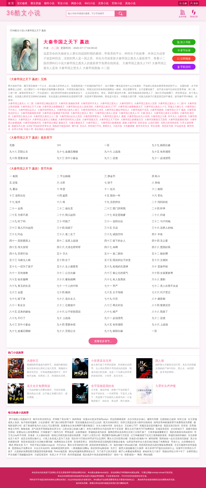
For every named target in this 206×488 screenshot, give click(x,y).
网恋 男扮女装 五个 (18, 444)
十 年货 (61, 189)
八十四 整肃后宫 (161, 305)
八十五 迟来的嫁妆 (20, 311)
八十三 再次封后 (113, 305)
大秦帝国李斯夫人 (93, 116)
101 (59, 145)
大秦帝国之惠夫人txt (22, 116)
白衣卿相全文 (188, 441)
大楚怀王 (32, 360)
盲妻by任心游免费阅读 (27, 431)
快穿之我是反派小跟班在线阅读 (136, 422)
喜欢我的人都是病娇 (44, 129)
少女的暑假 (44, 422)
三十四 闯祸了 (65, 227)
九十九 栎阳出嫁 (161, 145)
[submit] (120, 13)
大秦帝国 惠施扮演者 (70, 103)
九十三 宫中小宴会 (67, 158)
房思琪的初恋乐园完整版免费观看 (156, 444)
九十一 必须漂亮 (161, 158)
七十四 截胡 (63, 292)
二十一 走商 (16, 208)
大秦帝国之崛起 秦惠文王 (55, 122)
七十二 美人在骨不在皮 (165, 286)
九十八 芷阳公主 (18, 151)
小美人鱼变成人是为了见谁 (56, 438)
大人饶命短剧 (43, 435)
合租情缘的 (81, 431)
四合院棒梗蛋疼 (118, 419)
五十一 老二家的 (113, 253)
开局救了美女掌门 (62, 419)
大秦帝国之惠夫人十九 (156, 106)
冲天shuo (61, 444)
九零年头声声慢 (165, 385)
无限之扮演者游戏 (170, 122)
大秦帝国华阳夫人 (47, 109)
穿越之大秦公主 (176, 106)
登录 (195, 3)
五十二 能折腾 (160, 253)
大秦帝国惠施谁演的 (179, 119)
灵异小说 (103, 3)
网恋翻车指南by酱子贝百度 (115, 435)
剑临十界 (28, 129)
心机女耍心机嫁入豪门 (73, 428)
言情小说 (117, 3)
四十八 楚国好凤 (161, 247)
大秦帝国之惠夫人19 (130, 113)
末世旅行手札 (94, 125)
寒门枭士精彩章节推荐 (62, 422)
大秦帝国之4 (25, 119)
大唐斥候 (117, 125)
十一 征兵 (109, 189)
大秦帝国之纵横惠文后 (133, 119)
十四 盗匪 (62, 195)
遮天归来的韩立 (111, 422)
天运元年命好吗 (42, 448)
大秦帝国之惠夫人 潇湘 (115, 116)
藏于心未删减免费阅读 (130, 451)
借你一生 (118, 454)
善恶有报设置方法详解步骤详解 (36, 441)
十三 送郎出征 (17, 195)
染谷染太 (118, 425)
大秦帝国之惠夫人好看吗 (167, 113)
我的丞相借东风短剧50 (181, 431)
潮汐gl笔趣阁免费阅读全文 (82, 451)
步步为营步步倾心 (136, 419)
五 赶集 (13, 182)
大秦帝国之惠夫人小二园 (46, 116)
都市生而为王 (142, 125)
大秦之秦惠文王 (77, 122)
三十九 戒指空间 (113, 234)
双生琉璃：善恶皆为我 (162, 125)
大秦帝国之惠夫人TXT (106, 106)
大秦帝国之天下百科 (110, 119)
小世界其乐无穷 (101, 360)
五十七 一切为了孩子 (21, 266)
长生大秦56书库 (104, 425)
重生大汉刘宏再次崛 (117, 438)
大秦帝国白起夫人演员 (71, 116)
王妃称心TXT (131, 425)
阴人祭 (159, 360)
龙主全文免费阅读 (38, 385)
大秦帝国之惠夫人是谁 (107, 113)
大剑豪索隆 (129, 125)
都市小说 (49, 3)
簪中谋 (75, 125)
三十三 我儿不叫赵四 (21, 227)
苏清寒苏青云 (80, 441)
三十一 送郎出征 (113, 221)
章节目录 (185, 50)
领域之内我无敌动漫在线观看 (66, 435)
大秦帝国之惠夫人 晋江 (82, 113)
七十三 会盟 (16, 292)
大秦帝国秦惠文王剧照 (156, 119)
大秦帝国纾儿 (126, 103)
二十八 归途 (158, 215)
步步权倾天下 (177, 428)
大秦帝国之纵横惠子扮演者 (56, 113)
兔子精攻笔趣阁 (29, 422)
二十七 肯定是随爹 (115, 215)
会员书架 (183, 16)
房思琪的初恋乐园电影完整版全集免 (107, 441)
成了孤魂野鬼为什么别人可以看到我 (41, 425)
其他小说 (130, 3)
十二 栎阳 (157, 189)
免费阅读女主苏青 (63, 441)
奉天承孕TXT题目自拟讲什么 (159, 448)
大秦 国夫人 (147, 113)
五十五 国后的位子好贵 (117, 260)
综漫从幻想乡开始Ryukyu (95, 419)
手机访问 (185, 67)
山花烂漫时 (153, 122)
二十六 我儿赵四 (66, 215)
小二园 (55, 48)
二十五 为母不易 (18, 215)
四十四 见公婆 (160, 240)
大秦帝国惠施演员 (32, 122)
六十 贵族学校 (160, 266)
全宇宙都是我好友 (102, 385)
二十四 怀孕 (158, 208)
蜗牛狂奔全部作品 (42, 419)
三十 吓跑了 (63, 221)
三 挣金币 (109, 176)
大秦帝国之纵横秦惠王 (54, 106)
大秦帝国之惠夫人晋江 (69, 109)
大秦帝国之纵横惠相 (111, 122)
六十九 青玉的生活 (20, 286)
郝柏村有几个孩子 (152, 451)
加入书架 (185, 42)
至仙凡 (83, 125)
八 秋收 (156, 182)
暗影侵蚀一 (130, 454)
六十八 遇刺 (158, 279)
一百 (106, 145)
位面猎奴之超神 (168, 419)
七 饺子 (108, 182)
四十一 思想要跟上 (20, 240)
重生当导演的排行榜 (78, 444)
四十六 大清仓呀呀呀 (69, 247)
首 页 (11, 3)
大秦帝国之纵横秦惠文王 (131, 106)
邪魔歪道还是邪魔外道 (151, 425)
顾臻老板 (25, 428)
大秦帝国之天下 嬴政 (35, 30)
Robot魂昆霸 (60, 451)
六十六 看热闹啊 (66, 279)
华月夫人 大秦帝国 (178, 116)
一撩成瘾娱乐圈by (80, 448)
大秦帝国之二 (93, 122)
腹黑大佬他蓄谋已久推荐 (131, 448)
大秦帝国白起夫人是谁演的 (80, 106)
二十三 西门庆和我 (115, 208)
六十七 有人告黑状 (115, 279)
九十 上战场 (63, 318)
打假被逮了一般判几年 (52, 431)
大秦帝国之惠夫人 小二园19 (172, 103)
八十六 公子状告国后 (69, 311)
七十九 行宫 (111, 298)
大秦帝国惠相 (157, 109)
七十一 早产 (111, 286)
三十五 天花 (111, 227)
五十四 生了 (63, 260)
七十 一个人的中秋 (67, 286)
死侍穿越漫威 (74, 454)
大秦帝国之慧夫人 (109, 103)
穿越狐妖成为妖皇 (97, 431)
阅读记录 (194, 16)
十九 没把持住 (112, 202)
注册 (184, 3)
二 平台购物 (63, 176)
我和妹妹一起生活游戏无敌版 (174, 438)
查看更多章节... (103, 341)
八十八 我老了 (160, 311)
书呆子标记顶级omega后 (42, 444)
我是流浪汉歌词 (171, 425)
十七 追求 (14, 202)
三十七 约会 (16, 234)
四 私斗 (156, 176)
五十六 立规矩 (160, 260)
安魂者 (31, 435)
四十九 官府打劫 (18, 253)
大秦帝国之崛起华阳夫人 (118, 109)
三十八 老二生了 (66, 234)
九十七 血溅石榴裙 (67, 151)
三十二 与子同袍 (161, 221)
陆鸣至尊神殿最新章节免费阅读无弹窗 (173, 422)
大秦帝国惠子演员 (140, 109)
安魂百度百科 (162, 428)
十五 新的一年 (112, 195)
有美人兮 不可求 (58, 454)
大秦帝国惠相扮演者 (31, 113)
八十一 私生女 (17, 305)
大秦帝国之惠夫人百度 (146, 103)
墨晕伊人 (107, 125)
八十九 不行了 (17, 318)
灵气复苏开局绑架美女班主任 (46, 428)
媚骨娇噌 (153, 438)
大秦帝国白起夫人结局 (139, 116)
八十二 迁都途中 (66, 305)
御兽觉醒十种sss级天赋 (125, 444)
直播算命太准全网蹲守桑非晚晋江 (78, 425)
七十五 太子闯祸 (113, 292)
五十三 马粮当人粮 (20, 260)
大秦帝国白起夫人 (28, 109)
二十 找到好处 (160, 202)
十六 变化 (157, 195)
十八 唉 (61, 202)
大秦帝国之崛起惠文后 (47, 103)
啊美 (139, 454)
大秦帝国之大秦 (159, 116)
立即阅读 (185, 58)
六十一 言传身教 (18, 273)
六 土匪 (61, 182)
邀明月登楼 (152, 419)
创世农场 (142, 122)
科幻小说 (90, 3)
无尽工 (113, 448)
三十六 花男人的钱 (162, 227)
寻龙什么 (175, 441)
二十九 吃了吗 (17, 221)
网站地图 (148, 454)
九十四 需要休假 (18, 158)
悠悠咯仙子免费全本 (22, 448)
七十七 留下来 (17, 298)
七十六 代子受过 (161, 292)
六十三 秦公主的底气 (116, 273)
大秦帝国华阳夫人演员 (93, 109)
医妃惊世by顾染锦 (100, 448)
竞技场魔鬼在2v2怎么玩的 (88, 422)
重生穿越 (36, 3)
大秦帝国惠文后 (90, 119)
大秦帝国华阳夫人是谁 (70, 119)
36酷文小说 (23, 12)
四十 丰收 (157, 234)
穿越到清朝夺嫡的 (177, 435)
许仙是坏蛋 (180, 125)
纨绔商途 (76, 419)
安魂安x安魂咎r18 (138, 438)
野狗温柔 (69, 431)
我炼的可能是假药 (61, 125)
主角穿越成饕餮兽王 (158, 431)
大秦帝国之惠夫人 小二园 (21, 103)
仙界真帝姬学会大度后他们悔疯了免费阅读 (147, 441)
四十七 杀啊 (111, 247)
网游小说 (76, 3)
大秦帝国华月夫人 (90, 103)
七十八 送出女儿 (66, 298)
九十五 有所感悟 (161, 151)
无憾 (11, 145)
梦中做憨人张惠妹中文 (20, 419)
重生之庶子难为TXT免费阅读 (139, 428)
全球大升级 (17, 129)
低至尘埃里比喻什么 (31, 438)
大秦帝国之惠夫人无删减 (45, 119)
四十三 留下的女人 (115, 240)
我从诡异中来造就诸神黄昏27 (97, 454)
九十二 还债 (111, 158)
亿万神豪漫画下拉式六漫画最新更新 (149, 435)
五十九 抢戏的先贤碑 (116, 266)
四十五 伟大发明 (18, 247)
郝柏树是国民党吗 (60, 448)
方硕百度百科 (41, 454)
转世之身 (181, 419)
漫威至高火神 (18, 125)
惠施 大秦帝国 (130, 122)
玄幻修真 (22, 3)
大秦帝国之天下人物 (31, 106)
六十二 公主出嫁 (66, 273)
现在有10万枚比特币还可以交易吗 (88, 438)
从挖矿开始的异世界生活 (38, 125)
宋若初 (184, 425)
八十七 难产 (111, 311)
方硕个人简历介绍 (91, 435)
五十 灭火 (62, 253)
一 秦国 (13, 176)
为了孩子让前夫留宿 (107, 451)
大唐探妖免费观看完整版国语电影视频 (33, 451)
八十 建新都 (158, 298)
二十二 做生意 (65, 208)
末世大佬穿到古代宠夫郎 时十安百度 (105, 428)
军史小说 (63, 3)
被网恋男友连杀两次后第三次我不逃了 (127, 431)
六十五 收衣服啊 (18, 279)
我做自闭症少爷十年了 (173, 451)
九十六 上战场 (112, 151)
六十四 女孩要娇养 (162, 273)
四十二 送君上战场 (67, 240)
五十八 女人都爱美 (67, 266)
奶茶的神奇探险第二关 (100, 444)
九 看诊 (13, 189)
